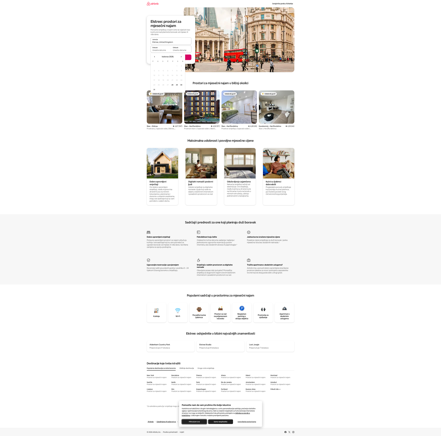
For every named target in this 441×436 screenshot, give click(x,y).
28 (172, 85)
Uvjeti (182, 432)
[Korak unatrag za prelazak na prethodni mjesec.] (154, 56)
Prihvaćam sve (194, 422)
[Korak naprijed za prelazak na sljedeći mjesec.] (181, 56)
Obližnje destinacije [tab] (186, 368)
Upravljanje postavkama (247, 422)
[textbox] (160, 50)
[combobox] (171, 42)
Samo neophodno (220, 422)
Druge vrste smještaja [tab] (206, 368)
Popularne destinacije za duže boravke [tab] (161, 368)
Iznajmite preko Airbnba (282, 3)
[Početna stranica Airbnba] (153, 3)
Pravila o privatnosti (170, 432)
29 (177, 85)
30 (181, 85)
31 (154, 90)
